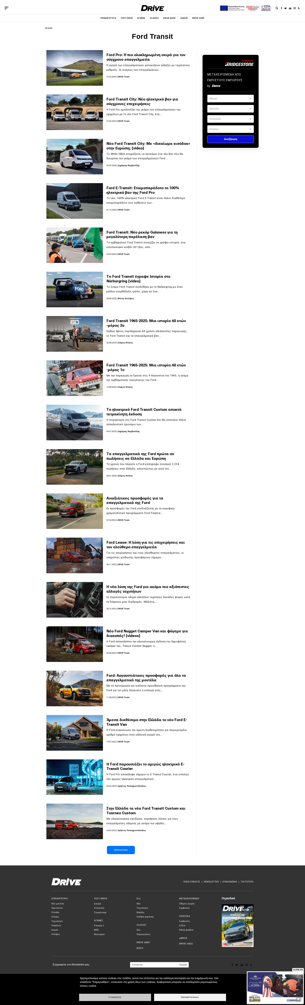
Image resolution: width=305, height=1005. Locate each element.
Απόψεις (55, 934)
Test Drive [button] (100, 898)
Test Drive (127, 18)
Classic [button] (141, 925)
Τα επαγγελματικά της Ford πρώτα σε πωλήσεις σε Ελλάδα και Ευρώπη (140, 456)
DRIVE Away (169, 18)
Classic (154, 18)
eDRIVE (184, 18)
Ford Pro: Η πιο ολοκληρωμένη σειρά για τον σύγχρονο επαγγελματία (145, 57)
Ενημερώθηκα (190, 997)
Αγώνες (141, 18)
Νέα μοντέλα (57, 903)
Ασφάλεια (56, 925)
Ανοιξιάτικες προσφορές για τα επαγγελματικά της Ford (134, 500)
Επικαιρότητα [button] (59, 898)
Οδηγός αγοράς (187, 903)
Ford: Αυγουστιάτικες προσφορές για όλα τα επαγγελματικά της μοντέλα (146, 677)
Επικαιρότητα (108, 18)
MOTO (140, 948)
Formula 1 (99, 925)
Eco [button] (139, 898)
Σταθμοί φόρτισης (145, 917)
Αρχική (49, 28)
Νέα (139, 903)
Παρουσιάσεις (143, 934)
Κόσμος (55, 917)
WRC (96, 930)
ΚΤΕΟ (182, 925)
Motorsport (99, 934)
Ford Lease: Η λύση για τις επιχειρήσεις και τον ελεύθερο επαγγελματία (145, 544)
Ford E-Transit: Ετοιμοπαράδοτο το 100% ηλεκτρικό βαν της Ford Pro (142, 190)
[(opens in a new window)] (282, 8)
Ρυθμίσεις (115, 997)
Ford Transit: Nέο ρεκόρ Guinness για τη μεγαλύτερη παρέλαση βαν (142, 234)
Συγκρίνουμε (100, 912)
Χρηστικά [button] (184, 916)
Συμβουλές (184, 908)
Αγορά (54, 930)
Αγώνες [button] (98, 920)
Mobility (140, 912)
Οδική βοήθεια (186, 930)
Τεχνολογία (57, 921)
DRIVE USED (198, 18)
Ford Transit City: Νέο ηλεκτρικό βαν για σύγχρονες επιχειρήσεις (142, 101)
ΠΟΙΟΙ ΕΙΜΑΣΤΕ (191, 882)
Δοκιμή (97, 903)
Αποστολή (99, 908)
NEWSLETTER (211, 882)
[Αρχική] (152, 8)
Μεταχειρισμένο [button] (189, 898)
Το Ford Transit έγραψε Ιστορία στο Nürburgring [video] (138, 278)
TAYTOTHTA (247, 882)
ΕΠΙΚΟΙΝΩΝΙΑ (230, 882)
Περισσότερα (121, 850)
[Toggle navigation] (7, 8)
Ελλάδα (55, 912)
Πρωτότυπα (57, 908)
